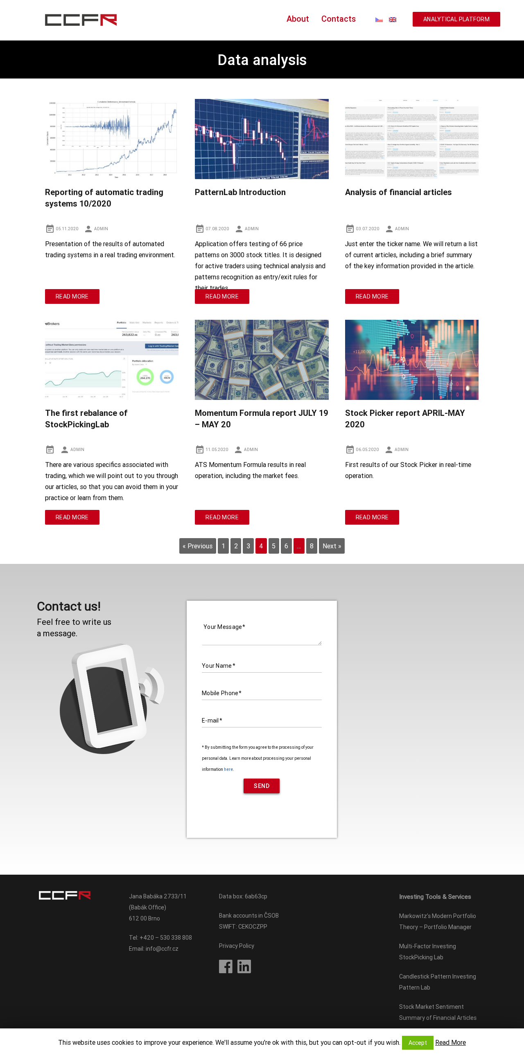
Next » (332, 546)
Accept (418, 1042)
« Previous (197, 546)
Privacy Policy (236, 946)
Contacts (338, 18)
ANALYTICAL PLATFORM (456, 19)
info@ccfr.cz (162, 948)
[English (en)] (393, 19)
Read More (72, 296)
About (298, 18)
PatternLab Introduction (240, 192)
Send (261, 786)
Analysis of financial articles (398, 192)
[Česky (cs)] (379, 19)
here (228, 769)
